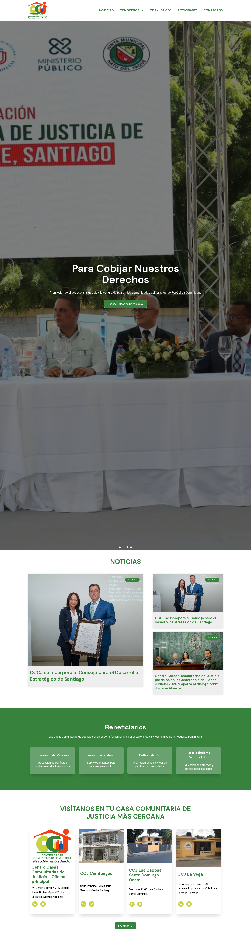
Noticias (106, 10)
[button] (120, 547)
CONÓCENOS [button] (129, 10)
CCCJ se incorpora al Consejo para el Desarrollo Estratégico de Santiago (84, 675)
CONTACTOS (213, 10)
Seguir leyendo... (125, 293)
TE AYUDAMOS (161, 10)
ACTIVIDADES (188, 10)
